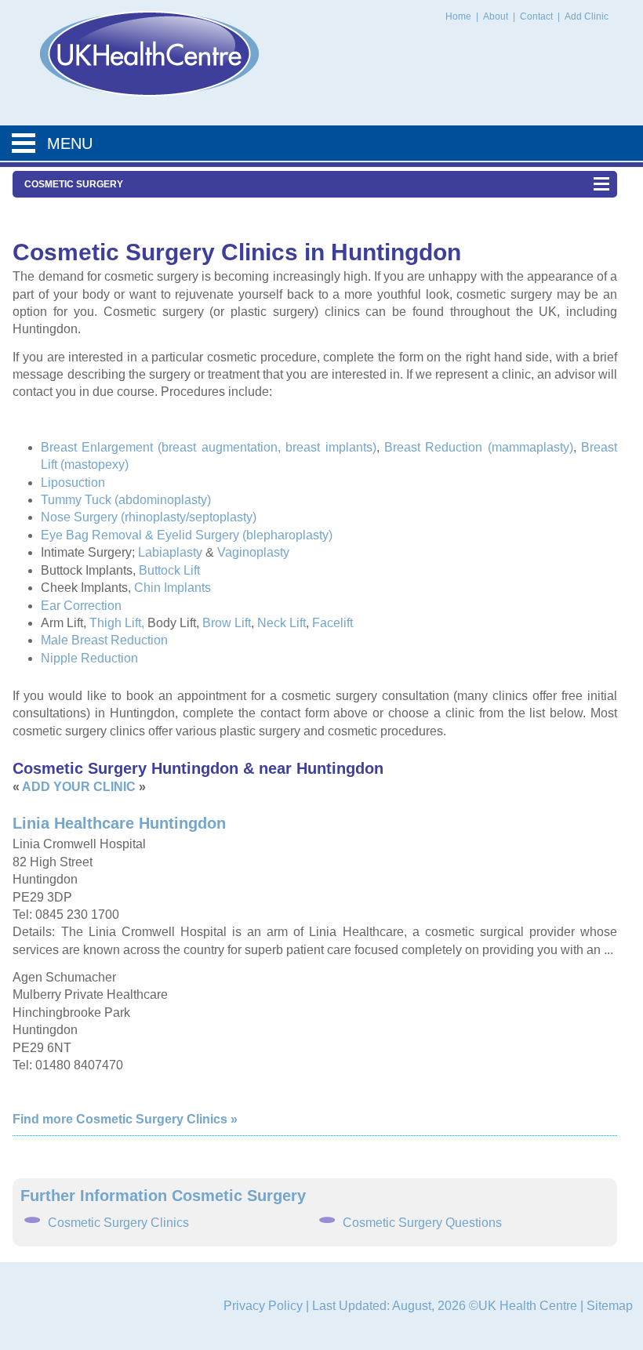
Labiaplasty (170, 552)
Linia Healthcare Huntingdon (119, 823)
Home (458, 16)
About (496, 16)
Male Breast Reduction (104, 640)
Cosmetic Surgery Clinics (118, 1222)
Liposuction (73, 482)
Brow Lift (226, 623)
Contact (537, 16)
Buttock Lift (169, 570)
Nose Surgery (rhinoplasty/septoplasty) (148, 517)
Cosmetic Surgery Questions (422, 1222)
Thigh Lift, (116, 623)
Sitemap (610, 1305)
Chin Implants (172, 587)
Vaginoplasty (253, 552)
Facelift (332, 623)
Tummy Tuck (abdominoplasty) (126, 499)
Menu (70, 143)
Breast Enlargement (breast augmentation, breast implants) (208, 447)
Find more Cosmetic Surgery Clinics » (125, 1119)
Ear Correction (81, 605)
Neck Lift (281, 623)
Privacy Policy (263, 1305)
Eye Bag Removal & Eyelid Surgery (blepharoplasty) (186, 535)
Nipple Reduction (89, 658)
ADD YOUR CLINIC (79, 786)
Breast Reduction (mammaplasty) (478, 447)
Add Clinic (586, 16)
